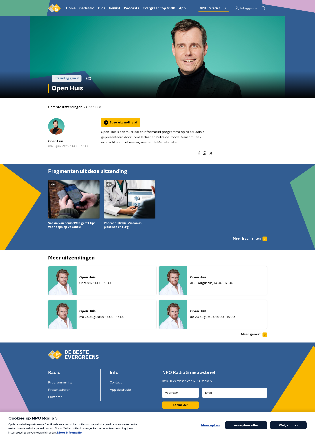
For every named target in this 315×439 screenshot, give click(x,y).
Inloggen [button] (246, 8)
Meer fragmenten (247, 238)
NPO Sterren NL (211, 8)
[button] (263, 8)
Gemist (114, 8)
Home (71, 8)
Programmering (60, 382)
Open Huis (55, 141)
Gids (101, 8)
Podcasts (131, 8)
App (182, 8)
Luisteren (55, 397)
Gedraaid (86, 8)
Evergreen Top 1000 (159, 8)
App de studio (120, 389)
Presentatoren (59, 389)
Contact (116, 382)
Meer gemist (251, 334)
